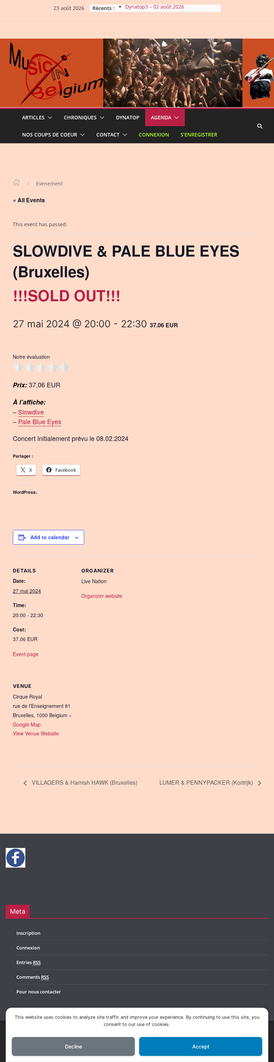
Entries (28, 962)
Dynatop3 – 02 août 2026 (154, 8)
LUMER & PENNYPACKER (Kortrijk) (206, 782)
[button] (48, 118)
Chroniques (80, 117)
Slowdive (31, 411)
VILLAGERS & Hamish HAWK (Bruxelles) (83, 782)
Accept (200, 1046)
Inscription (28, 933)
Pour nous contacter (38, 991)
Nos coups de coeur (49, 134)
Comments (32, 977)
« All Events (29, 200)
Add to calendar (49, 537)
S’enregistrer (199, 134)
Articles (33, 117)
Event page (26, 653)
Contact (108, 134)
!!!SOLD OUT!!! (67, 295)
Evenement (49, 183)
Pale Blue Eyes (39, 421)
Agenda (161, 117)
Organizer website (101, 595)
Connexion (154, 134)
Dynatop (127, 117)
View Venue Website (36, 733)
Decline (73, 1046)
